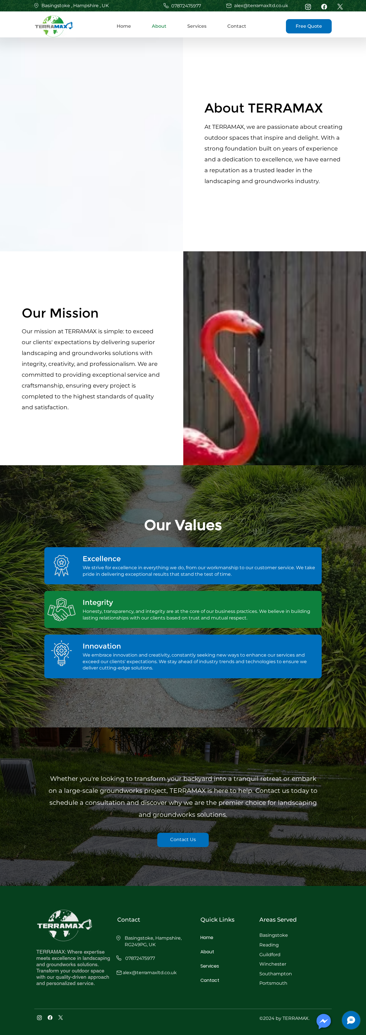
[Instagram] (308, 7)
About (207, 951)
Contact (209, 980)
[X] (340, 7)
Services (209, 966)
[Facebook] (324, 7)
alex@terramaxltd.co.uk (261, 5)
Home (206, 937)
